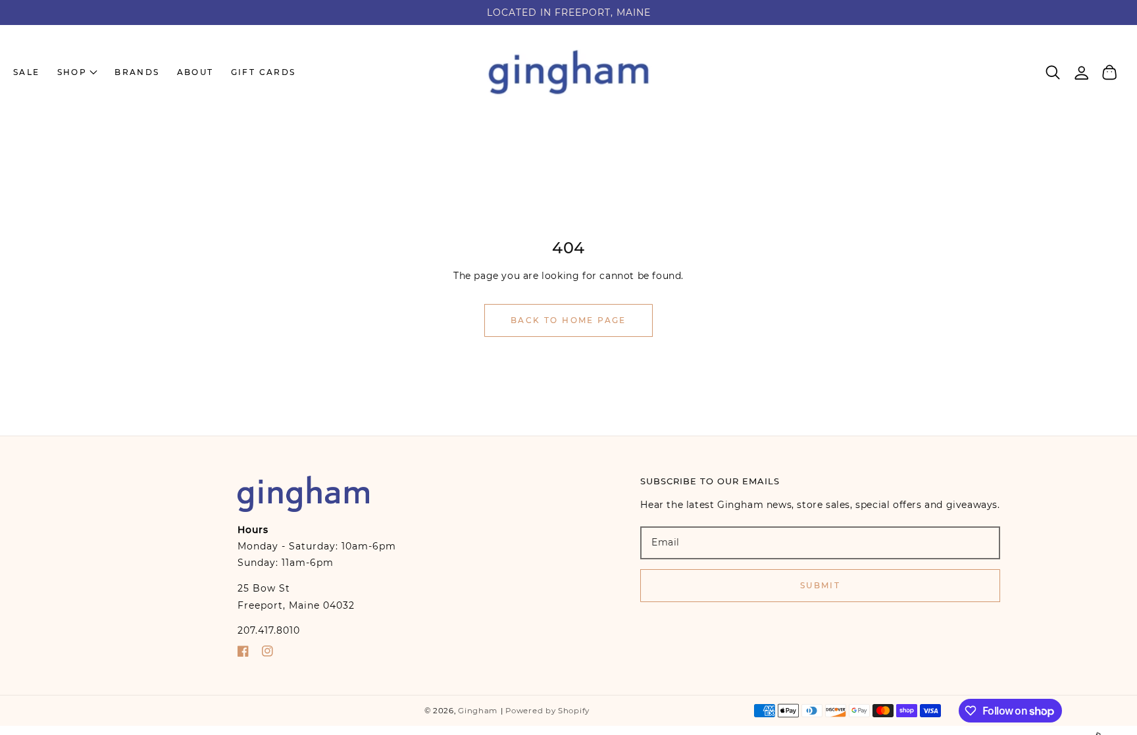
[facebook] (243, 654)
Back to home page (568, 320)
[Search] (1053, 72)
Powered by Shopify (547, 710)
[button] (1053, 72)
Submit (820, 585)
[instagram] (267, 654)
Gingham (477, 710)
